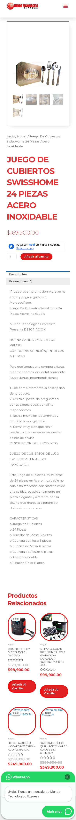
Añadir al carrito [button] (19, 686)
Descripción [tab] (18, 274)
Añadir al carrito (36, 256)
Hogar (22, 136)
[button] (65, 6)
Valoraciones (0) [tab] (20, 281)
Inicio (11, 136)
